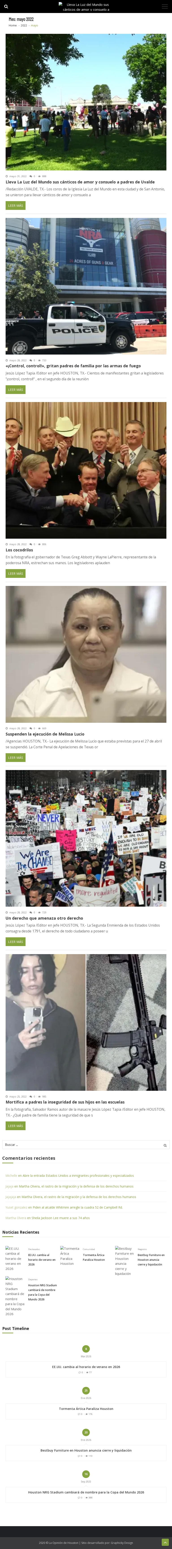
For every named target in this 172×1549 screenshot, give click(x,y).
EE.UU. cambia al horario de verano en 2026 (42, 1259)
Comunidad (89, 1249)
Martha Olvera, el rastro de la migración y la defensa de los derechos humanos (76, 1186)
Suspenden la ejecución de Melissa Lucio (45, 734)
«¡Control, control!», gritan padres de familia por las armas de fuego (73, 365)
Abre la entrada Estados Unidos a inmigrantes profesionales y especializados (78, 1175)
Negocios (142, 1249)
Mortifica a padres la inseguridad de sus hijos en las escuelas (65, 1102)
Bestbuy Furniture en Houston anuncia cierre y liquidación (151, 1259)
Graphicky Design (122, 1543)
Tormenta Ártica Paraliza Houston (94, 1257)
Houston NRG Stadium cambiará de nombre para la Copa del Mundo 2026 (42, 1292)
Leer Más (15, 205)
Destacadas (34, 1249)
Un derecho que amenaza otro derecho (44, 918)
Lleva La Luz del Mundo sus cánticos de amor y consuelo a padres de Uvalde (80, 182)
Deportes (33, 1279)
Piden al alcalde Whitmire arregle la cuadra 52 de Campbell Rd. (78, 1207)
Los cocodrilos (19, 550)
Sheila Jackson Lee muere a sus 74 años (61, 1218)
